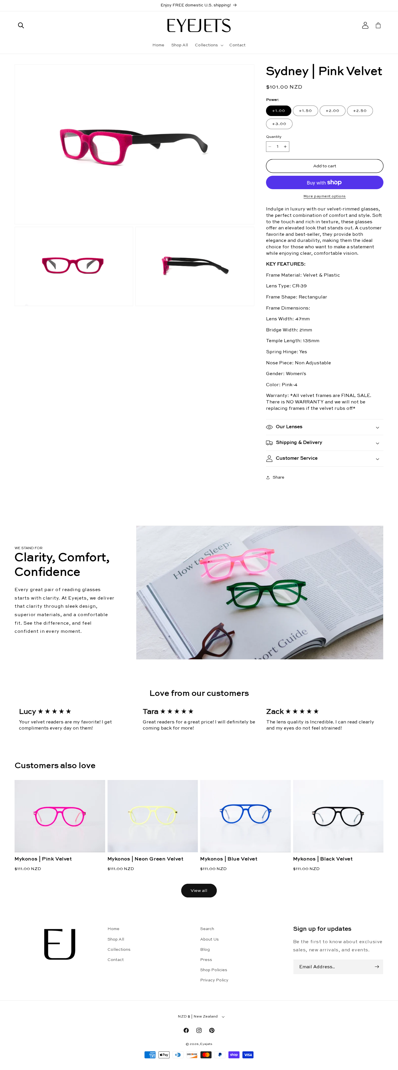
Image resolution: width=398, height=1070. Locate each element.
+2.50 (360, 111)
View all (199, 890)
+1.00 (278, 111)
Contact (116, 960)
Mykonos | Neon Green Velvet (146, 859)
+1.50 (305, 111)
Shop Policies (213, 970)
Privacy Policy (214, 980)
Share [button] (278, 477)
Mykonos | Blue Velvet (229, 859)
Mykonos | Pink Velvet (43, 859)
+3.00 (279, 124)
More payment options (325, 196)
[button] (21, 25)
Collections (119, 950)
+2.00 (332, 111)
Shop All (116, 939)
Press (206, 960)
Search (207, 929)
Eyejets (206, 1044)
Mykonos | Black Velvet (323, 859)
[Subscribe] (376, 966)
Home (113, 929)
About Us (209, 939)
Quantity (273, 137)
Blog (205, 950)
